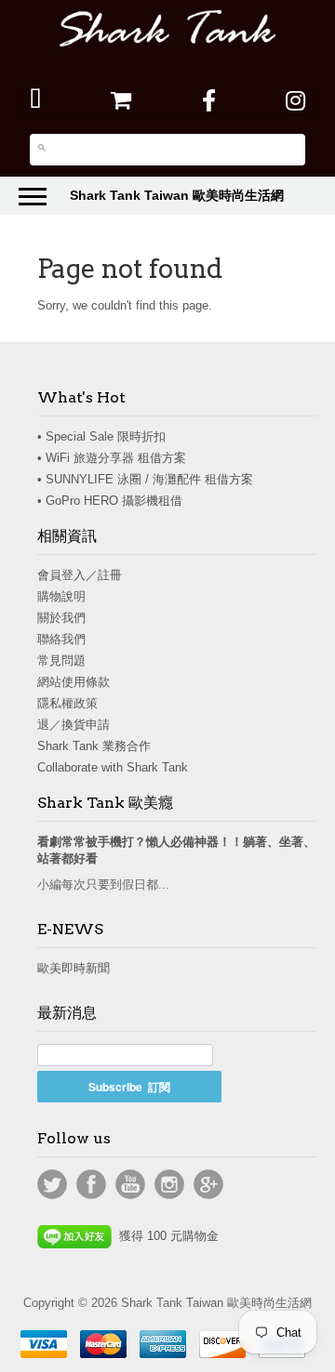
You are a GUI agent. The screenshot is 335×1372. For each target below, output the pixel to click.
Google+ (208, 1184)
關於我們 (61, 618)
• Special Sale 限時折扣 (101, 436)
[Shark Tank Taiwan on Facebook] (209, 100)
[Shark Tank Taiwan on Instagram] (295, 100)
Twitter (52, 1184)
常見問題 (61, 660)
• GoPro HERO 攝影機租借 (109, 501)
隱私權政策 (67, 703)
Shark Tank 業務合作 (94, 746)
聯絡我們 (61, 639)
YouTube (130, 1184)
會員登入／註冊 (79, 575)
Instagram (169, 1184)
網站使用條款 (73, 682)
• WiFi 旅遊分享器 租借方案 (111, 458)
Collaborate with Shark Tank (112, 767)
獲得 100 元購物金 (165, 1236)
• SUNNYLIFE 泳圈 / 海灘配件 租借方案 (145, 479)
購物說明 (61, 596)
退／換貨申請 (73, 725)
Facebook (91, 1184)
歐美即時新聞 (73, 968)
